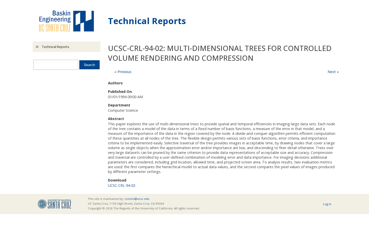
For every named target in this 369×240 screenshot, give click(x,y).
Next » (333, 71)
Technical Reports (147, 21)
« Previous (123, 71)
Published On (120, 91)
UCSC (54, 204)
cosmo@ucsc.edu (137, 199)
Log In (327, 204)
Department (119, 105)
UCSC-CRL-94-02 (121, 185)
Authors (115, 83)
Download (117, 180)
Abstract (116, 118)
